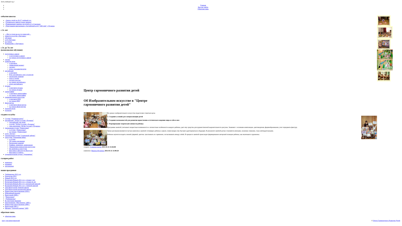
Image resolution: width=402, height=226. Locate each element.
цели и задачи (14, 78)
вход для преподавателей (11, 221)
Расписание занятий (16, 143)
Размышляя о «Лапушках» (14, 43)
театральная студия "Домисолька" (17, 128)
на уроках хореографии (17, 95)
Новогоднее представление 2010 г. (17, 191)
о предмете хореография (17, 93)
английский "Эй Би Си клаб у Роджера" (19, 120)
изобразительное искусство (15, 97)
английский (9, 71)
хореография (9, 91)
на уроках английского (17, 82)
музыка (7, 86)
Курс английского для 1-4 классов (21, 75)
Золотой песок (10, 108)
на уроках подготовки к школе (20, 58)
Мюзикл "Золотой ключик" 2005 (16, 208)
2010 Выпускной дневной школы (17, 187)
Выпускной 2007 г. (12, 206)
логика (7, 59)
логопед (12, 67)
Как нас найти (203, 7)
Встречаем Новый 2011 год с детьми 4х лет (20, 182)
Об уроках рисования (17, 141)
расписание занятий (16, 76)
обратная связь (10, 216)
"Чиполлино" (10, 197)
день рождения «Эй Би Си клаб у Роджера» (24, 126)
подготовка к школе (12, 54)
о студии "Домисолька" (17, 130)
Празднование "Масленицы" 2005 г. (18, 203)
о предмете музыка (16, 88)
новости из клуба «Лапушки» (15, 36)
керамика (8, 164)
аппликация (9, 166)
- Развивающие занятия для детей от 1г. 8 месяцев (23, 24)
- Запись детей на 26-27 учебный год (18, 20)
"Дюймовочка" (10, 199)
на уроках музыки (15, 90)
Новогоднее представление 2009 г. (17, 204)
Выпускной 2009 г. (12, 195)
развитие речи (10, 61)
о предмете (13, 63)
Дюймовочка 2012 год (13, 174)
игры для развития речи (17, 69)
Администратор (95, 147)
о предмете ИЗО (15, 99)
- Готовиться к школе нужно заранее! (18, 22)
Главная (203, 5)
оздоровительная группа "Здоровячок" (19, 154)
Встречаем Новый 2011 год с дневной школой (21, 186)
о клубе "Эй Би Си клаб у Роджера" (22, 124)
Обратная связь (203, 9)
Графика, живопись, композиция (21, 145)
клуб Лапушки (10, 40)
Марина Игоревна (97, 151)
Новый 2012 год (11, 178)
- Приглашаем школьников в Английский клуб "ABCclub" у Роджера (30, 26)
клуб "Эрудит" (10, 134)
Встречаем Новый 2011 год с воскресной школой (22, 184)
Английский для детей (17, 122)
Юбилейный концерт (12, 193)
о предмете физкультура (17, 105)
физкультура (9, 103)
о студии (12, 139)
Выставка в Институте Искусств (21, 151)
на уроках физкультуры (17, 107)
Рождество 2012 (10, 176)
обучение (8, 38)
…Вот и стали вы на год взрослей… (18, 34)
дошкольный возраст (16, 65)
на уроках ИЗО (14, 101)
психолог (8, 110)
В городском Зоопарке (13, 201)
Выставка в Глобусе (16, 152)
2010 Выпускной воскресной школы (18, 189)
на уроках (8, 42)
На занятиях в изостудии (18, 149)
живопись (8, 162)
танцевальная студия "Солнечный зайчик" (20, 135)
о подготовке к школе (17, 56)
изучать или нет (15, 80)
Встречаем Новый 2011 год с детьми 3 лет (20, 180)
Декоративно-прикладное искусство (22, 147)
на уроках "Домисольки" (18, 132)
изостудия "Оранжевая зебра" (15, 137)
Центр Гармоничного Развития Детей (386, 221)
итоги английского (16, 84)
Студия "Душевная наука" (14, 118)
